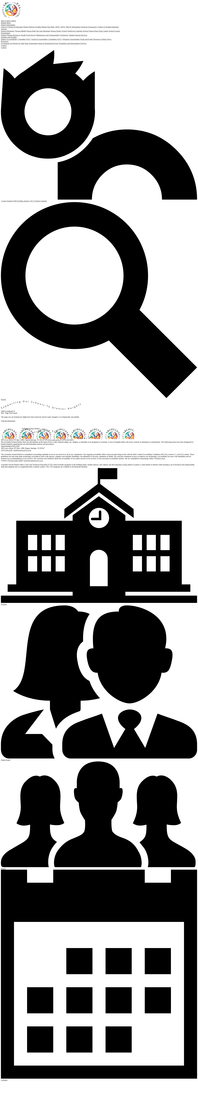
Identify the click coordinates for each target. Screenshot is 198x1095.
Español (9, 201)
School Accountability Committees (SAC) (47, 39)
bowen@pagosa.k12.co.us (33, 461)
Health (23, 35)
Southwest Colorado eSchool (77, 31)
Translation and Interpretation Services (72, 43)
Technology (64, 35)
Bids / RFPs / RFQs (58, 27)
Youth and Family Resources (90, 39)
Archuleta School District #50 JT (11, 9)
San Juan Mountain (43, 31)
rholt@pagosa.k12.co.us (22, 450)
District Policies (28, 27)
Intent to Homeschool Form (48, 43)
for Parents (14, 43)
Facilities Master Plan (42, 27)
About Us (4, 27)
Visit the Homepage (8, 421)
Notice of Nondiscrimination (108, 27)
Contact (4, 48)
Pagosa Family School (59, 31)
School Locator (114, 31)
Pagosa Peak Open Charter (98, 31)
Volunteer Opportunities (71, 39)
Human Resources (13, 35)
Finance (4, 35)
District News (106, 39)
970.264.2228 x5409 (15, 461)
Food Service (31, 35)
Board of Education (15, 27)
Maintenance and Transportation (47, 35)
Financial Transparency (89, 27)
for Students (5, 43)
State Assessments (31, 43)
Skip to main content (8, 21)
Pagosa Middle (20, 31)
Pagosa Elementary (8, 31)
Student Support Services (78, 35)
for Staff (21, 43)
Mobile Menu (6, 23)
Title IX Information (73, 27)
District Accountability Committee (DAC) (16, 39)
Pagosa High (31, 31)
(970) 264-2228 (53, 440)
